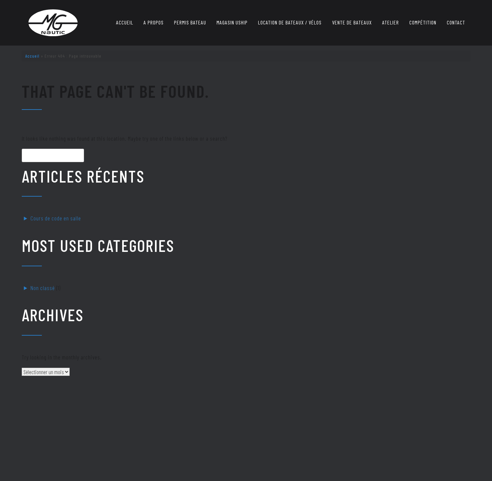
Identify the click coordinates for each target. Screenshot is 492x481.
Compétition (422, 22)
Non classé (42, 287)
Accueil (124, 22)
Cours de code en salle (55, 218)
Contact (456, 22)
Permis (190, 22)
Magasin (232, 22)
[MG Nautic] (53, 22)
